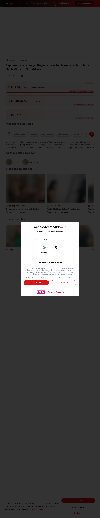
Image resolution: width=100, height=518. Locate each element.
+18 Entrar (36, 283)
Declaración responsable (50, 262)
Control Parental (56, 292)
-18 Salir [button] (64, 283)
